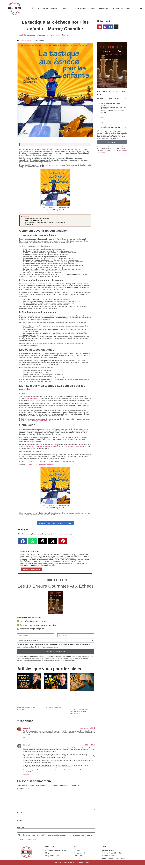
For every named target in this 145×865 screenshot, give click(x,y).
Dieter (25, 745)
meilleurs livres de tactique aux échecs (42, 446)
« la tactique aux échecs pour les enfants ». (61, 461)
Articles (92, 8)
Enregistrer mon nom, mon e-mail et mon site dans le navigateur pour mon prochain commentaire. (55, 835)
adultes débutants (30, 398)
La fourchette (27, 249)
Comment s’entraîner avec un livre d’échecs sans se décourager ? (80, 711)
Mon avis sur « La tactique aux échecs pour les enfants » (45, 222)
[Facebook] (110, 26)
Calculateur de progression (122, 8)
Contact (139, 8)
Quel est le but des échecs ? (54, 707)
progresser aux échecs (42, 421)
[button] (22, 541)
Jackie (25, 728)
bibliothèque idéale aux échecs (76, 446)
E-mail (20, 820)
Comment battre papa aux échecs (55, 354)
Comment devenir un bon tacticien (37, 218)
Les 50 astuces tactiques (34, 220)
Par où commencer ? (50, 8)
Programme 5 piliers (78, 8)
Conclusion (29, 224)
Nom (19, 813)
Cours (64, 8)
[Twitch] (105, 26)
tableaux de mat (75, 344)
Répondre (26, 737)
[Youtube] (99, 26)
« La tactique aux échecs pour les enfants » (40, 465)
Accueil (20, 35)
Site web (20, 827)
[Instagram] (116, 26)
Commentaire (23, 788)
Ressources (103, 8)
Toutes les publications (31, 569)
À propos (35, 8)
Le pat (25, 267)
